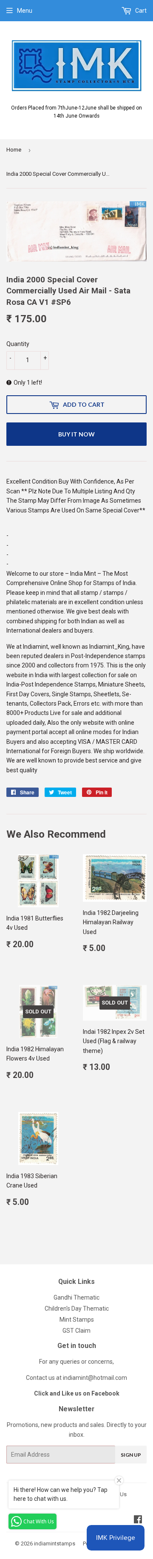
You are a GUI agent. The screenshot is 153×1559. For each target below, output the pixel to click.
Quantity (17, 344)
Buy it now (76, 434)
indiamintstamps (54, 1543)
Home (13, 149)
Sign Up (131, 1455)
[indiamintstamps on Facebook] (137, 1520)
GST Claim (76, 1330)
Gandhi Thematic (76, 1297)
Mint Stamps (77, 1319)
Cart (140, 10)
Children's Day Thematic (77, 1308)
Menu (24, 10)
